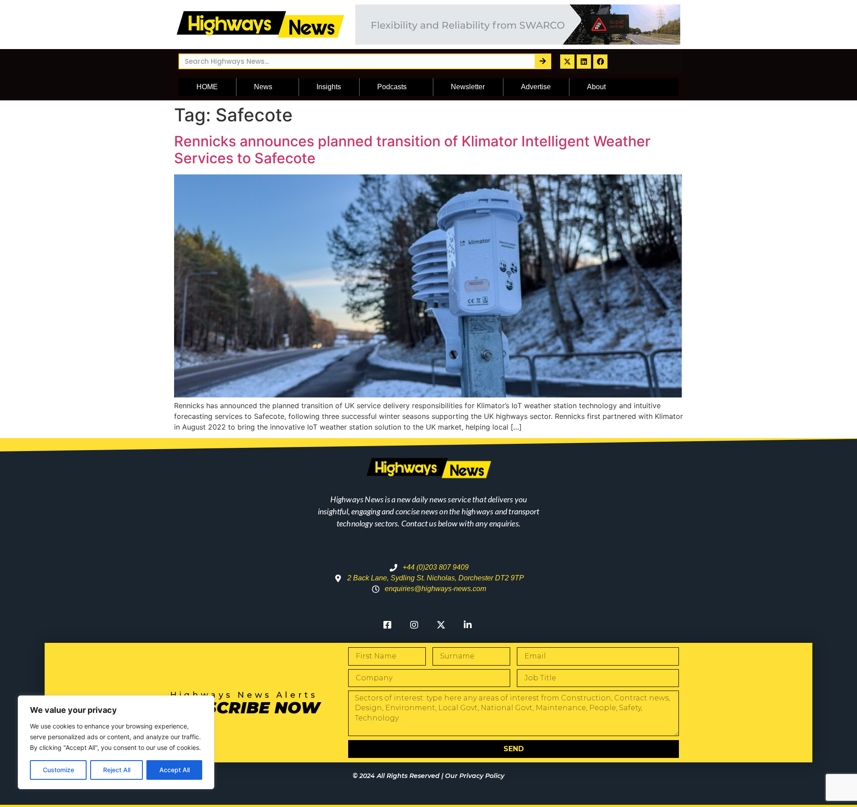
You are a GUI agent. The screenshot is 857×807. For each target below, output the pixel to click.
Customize (58, 770)
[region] (116, 742)
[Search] (542, 61)
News (263, 87)
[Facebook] (600, 61)
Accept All (174, 770)
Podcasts (392, 87)
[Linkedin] (584, 61)
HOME (207, 87)
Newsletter (468, 87)
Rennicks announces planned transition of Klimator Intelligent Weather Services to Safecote (412, 149)
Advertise (536, 87)
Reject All (116, 770)
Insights (328, 87)
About (596, 87)
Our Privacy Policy (474, 776)
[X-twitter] (567, 61)
